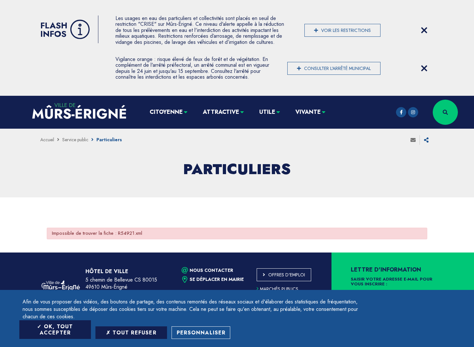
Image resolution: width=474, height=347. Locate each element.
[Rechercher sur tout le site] (445, 112)
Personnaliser (201, 332)
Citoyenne (166, 112)
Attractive (221, 112)
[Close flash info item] (424, 30)
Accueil (47, 139)
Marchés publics (279, 289)
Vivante (308, 112)
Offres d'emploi (286, 275)
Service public (75, 139)
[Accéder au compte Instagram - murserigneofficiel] (413, 112)
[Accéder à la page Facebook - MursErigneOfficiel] (401, 112)
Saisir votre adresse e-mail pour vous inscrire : (391, 282)
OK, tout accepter (56, 329)
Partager (426, 140)
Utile (267, 112)
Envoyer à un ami (413, 140)
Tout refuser (133, 332)
